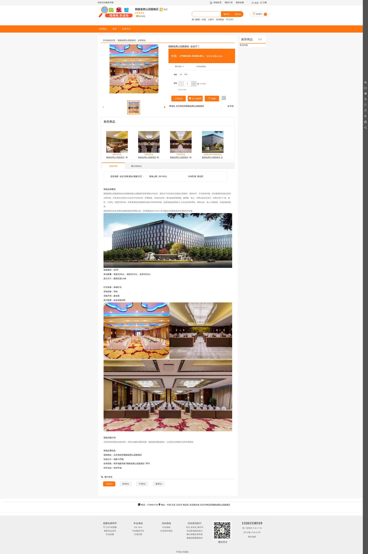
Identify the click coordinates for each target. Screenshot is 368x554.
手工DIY (230, 19)
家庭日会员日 (110, 531)
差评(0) (159, 484)
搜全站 (238, 14)
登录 (257, 3)
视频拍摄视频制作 (195, 538)
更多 (260, 39)
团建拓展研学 (110, 523)
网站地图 (252, 537)
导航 (232, 106)
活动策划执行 (195, 523)
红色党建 (110, 534)
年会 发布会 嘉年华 (194, 527)
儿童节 (211, 19)
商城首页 (218, 2)
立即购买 (179, 99)
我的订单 (229, 2)
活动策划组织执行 (195, 531)
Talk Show (138, 527)
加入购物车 (197, 99)
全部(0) (109, 484)
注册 (265, 2)
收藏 (213, 99)
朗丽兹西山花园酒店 (127, 40)
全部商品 (142, 40)
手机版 (179, 552)
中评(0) (142, 484)
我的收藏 (240, 2)
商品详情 (113, 166)
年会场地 (138, 523)
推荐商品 (247, 39)
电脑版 (186, 552)
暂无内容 (244, 45)
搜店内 (227, 14)
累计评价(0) (136, 166)
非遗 (204, 19)
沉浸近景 (138, 534)
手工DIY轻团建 (110, 527)
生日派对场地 (166, 531)
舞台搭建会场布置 (195, 534)
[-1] (181, 83)
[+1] (194, 83)
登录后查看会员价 (214, 56)
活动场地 (166, 523)
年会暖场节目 (138, 531)
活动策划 (220, 19)
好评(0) (125, 484)
